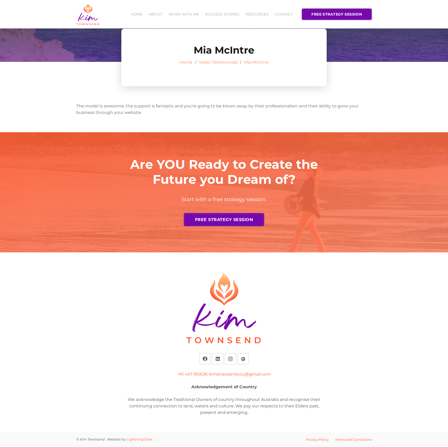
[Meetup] (243, 359)
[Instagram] (230, 359)
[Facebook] (205, 359)
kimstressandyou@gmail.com (240, 374)
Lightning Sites (139, 439)
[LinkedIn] (217, 359)
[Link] (87, 14)
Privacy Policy (317, 439)
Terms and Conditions (353, 439)
